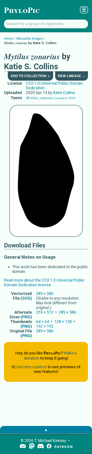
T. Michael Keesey (50, 440)
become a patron (32, 366)
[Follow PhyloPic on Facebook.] (49, 446)
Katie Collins (64, 92)
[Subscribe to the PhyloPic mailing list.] (23, 446)
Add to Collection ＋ (30, 76)
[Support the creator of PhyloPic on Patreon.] (63, 446)
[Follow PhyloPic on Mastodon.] (32, 446)
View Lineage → (71, 76)
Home (8, 39)
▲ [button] (46, 429)
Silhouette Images (29, 39)
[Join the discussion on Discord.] (41, 446)
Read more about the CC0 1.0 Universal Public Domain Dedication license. (44, 282)
